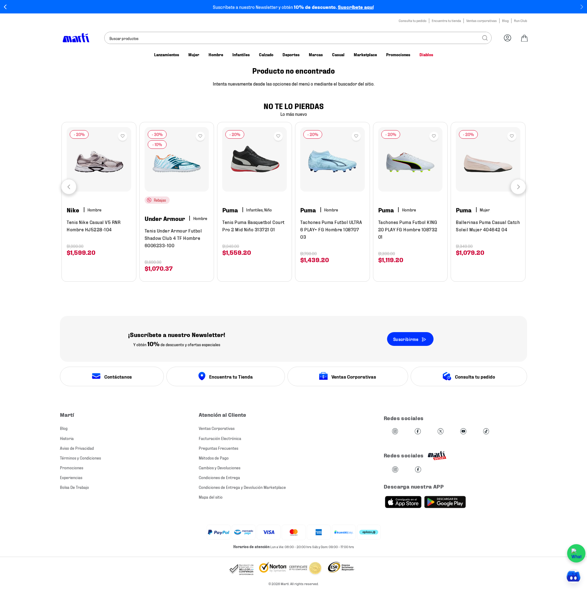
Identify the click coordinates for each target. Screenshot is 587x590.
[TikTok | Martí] (486, 431)
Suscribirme (405, 339)
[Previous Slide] (5, 7)
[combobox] (298, 38)
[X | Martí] (440, 431)
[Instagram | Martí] (395, 431)
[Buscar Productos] (485, 38)
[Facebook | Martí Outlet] (418, 470)
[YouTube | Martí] (463, 431)
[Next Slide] (582, 7)
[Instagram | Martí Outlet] (395, 470)
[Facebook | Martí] (417, 431)
